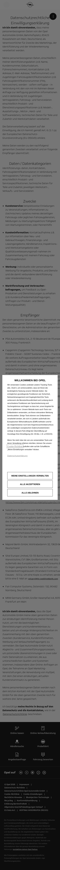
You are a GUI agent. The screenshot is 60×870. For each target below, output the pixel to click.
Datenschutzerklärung (17, 455)
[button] (30, 475)
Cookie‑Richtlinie (15, 446)
